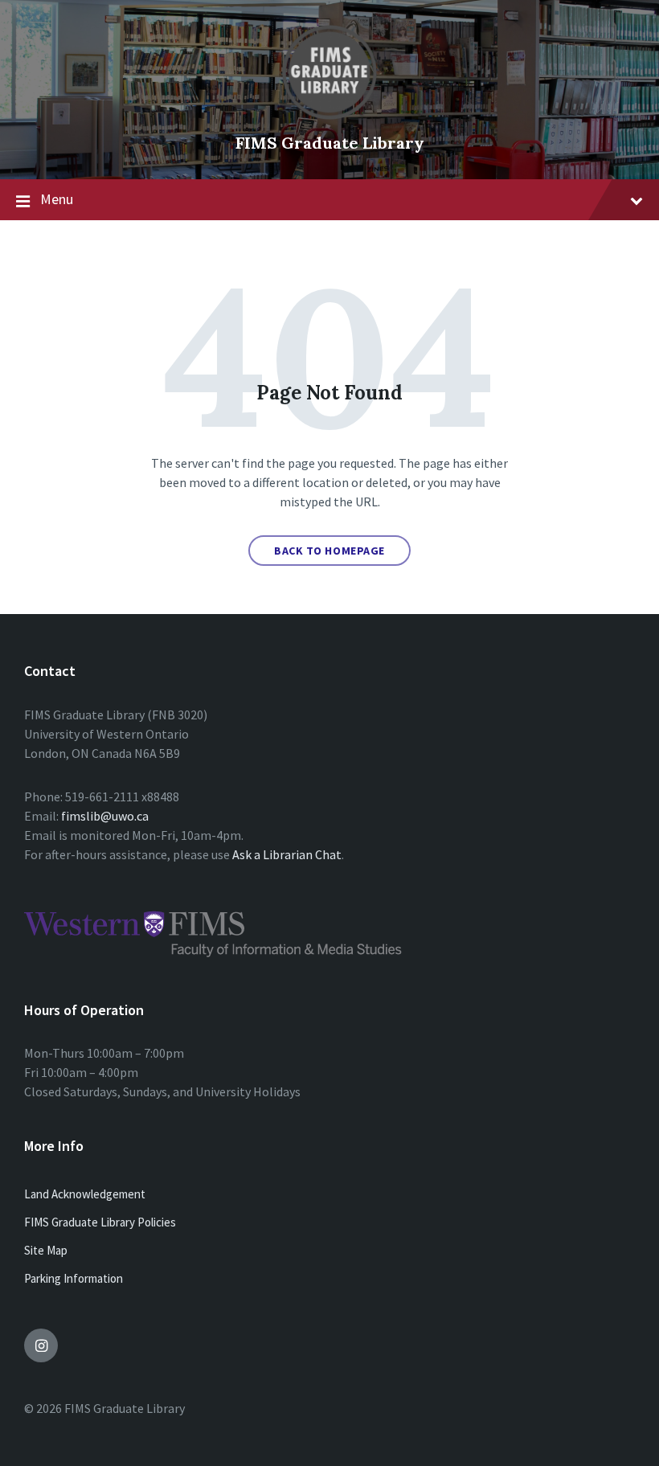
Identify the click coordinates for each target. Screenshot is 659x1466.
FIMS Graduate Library (329, 143)
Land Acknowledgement (84, 1194)
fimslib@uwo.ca (105, 816)
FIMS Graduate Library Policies (100, 1222)
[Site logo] (329, 116)
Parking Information (73, 1278)
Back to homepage (329, 550)
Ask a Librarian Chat (287, 854)
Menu (56, 199)
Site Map (46, 1250)
